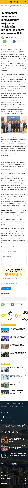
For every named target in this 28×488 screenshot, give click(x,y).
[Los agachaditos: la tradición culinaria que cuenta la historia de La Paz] (4, 448)
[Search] (26, 2)
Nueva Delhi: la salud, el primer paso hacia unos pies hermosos (18, 369)
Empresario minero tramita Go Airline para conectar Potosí (17, 330)
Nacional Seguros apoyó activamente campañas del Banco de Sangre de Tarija (11, 315)
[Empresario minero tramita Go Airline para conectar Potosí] (5, 330)
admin (7, 37)
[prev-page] (2, 359)
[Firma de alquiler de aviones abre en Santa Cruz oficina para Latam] (5, 338)
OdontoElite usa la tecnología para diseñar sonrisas (18, 375)
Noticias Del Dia (8, 5)
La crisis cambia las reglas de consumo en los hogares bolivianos (18, 354)
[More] (23, 41)
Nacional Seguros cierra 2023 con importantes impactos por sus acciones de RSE (25, 316)
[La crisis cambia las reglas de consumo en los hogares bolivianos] (5, 354)
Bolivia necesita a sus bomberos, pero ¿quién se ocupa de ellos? (17, 346)
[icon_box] (6, 417)
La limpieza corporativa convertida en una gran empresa (16, 392)
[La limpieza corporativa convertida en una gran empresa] (5, 392)
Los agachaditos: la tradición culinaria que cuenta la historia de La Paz (17, 447)
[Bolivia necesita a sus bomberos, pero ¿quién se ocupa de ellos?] (5, 346)
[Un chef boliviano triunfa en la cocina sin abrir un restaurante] (4, 455)
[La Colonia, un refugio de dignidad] (5, 385)
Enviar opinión (6, 288)
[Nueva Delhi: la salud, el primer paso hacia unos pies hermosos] (5, 369)
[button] (2, 2)
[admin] (2, 37)
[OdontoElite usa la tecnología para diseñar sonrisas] (5, 377)
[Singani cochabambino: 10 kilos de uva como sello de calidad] (4, 440)
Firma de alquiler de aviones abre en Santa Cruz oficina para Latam (17, 338)
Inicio (2, 5)
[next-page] (4, 359)
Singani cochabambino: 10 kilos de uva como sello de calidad (16, 440)
